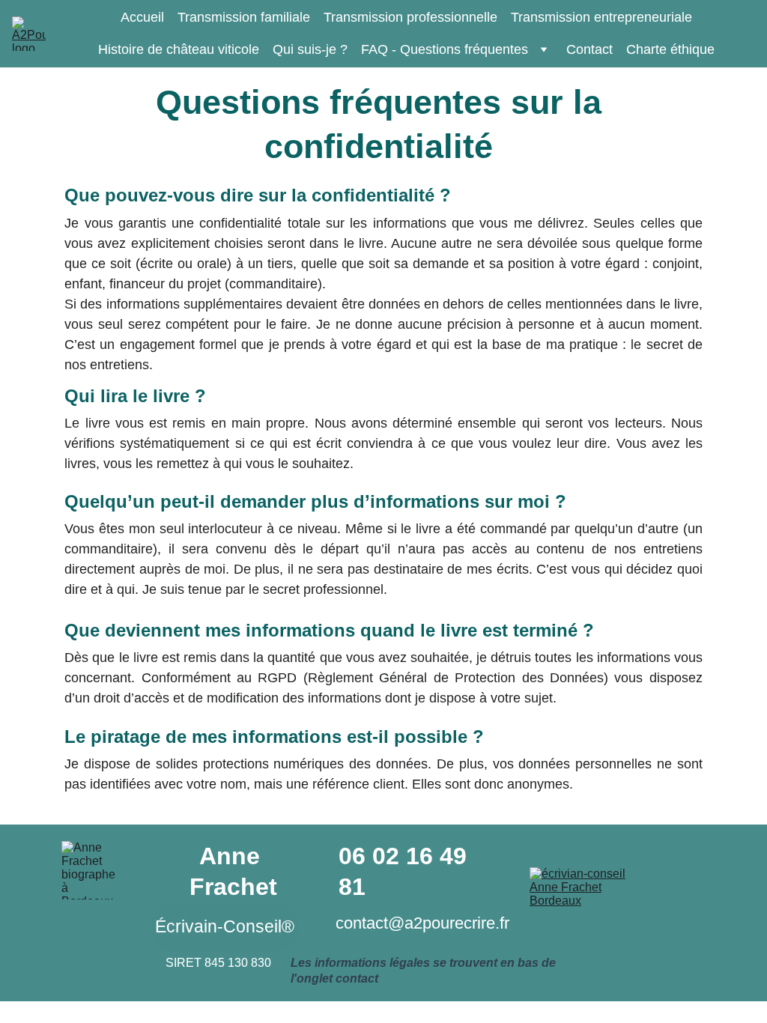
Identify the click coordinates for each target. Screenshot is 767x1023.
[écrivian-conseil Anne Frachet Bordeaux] (577, 890)
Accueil (142, 17)
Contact (589, 49)
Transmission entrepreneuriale (601, 17)
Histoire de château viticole (178, 49)
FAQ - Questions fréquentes (444, 49)
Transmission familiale (244, 17)
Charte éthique (670, 49)
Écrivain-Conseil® (224, 926)
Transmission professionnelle (410, 17)
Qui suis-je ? (310, 49)
